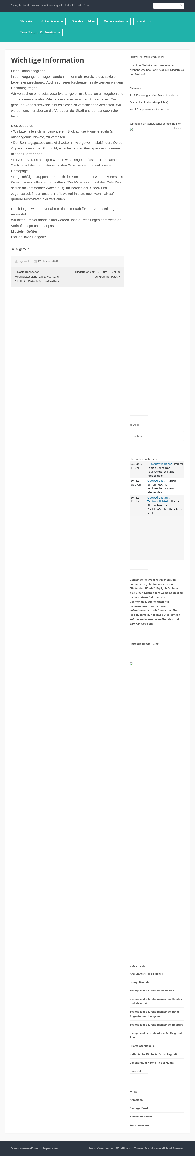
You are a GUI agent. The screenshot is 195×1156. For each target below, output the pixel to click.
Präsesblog (137, 1070)
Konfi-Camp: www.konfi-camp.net (150, 109)
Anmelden (136, 1099)
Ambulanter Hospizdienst (146, 973)
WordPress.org (139, 1124)
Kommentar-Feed (141, 1116)
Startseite (26, 21)
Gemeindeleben (114, 21)
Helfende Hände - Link (144, 643)
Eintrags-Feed (139, 1108)
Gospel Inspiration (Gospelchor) (149, 102)
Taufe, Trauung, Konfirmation (38, 32)
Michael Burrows (172, 1148)
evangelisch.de (139, 982)
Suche (181, 5)
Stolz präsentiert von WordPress (109, 1148)
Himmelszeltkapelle (142, 1045)
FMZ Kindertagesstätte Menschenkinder (154, 95)
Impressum (50, 1148)
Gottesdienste (50, 21)
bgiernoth (24, 261)
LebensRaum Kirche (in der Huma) (152, 1062)
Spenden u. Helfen (83, 21)
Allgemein (22, 249)
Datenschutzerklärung (25, 1148)
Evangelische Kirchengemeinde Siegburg (156, 1024)
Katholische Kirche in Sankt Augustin (154, 1054)
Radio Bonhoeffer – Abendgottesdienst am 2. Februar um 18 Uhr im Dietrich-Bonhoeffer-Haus (38, 276)
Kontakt (141, 21)
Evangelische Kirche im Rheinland (152, 990)
